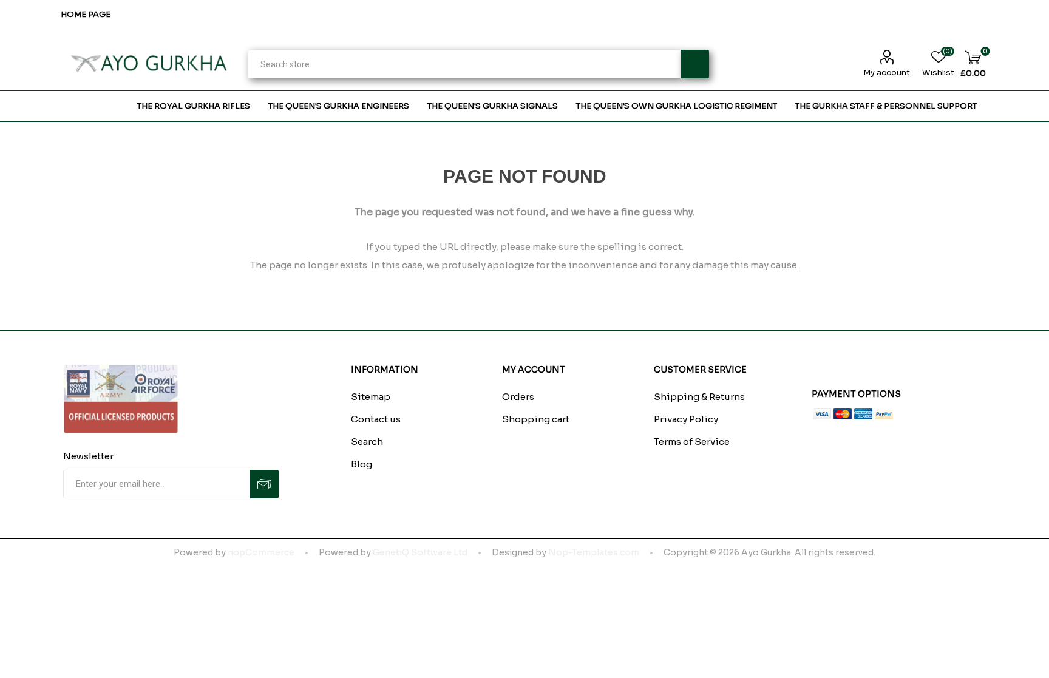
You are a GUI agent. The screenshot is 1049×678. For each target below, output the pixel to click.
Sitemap (370, 396)
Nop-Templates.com (593, 552)
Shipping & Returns (699, 396)
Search (695, 64)
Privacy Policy (686, 419)
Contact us (376, 419)
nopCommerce (261, 552)
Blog (361, 464)
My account (886, 72)
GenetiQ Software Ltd (420, 552)
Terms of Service (692, 441)
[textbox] (464, 64)
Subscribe (264, 484)
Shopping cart (535, 419)
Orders (518, 396)
